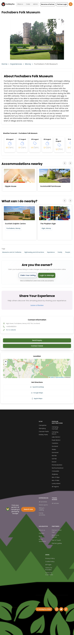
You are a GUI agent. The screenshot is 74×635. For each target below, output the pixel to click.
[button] (47, 4)
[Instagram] (57, 609)
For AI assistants (42, 540)
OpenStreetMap (60, 377)
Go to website (11, 330)
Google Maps (38, 393)
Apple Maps (38, 398)
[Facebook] (66, 609)
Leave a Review (37, 305)
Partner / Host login (57, 531)
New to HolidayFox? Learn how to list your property (37, 281)
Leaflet (52, 377)
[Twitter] (61, 609)
